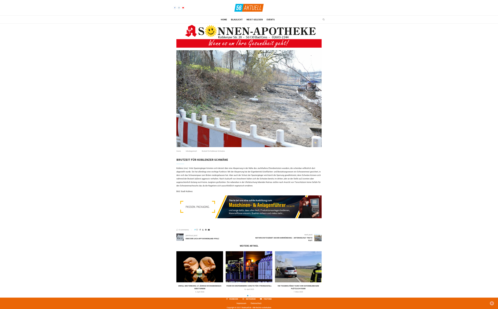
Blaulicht (237, 19)
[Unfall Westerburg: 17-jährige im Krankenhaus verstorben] (199, 266)
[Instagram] (179, 7)
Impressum (241, 303)
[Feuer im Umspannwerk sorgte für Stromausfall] (249, 266)
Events (271, 19)
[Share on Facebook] (200, 230)
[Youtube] (183, 7)
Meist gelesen (255, 19)
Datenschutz (256, 303)
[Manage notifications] (492, 303)
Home (224, 19)
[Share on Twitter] (203, 230)
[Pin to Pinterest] (206, 230)
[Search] (323, 20)
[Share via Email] (209, 230)
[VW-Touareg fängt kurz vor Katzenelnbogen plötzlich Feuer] (298, 266)
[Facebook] (175, 7)
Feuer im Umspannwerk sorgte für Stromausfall (249, 286)
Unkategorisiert (191, 151)
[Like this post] (197, 230)
